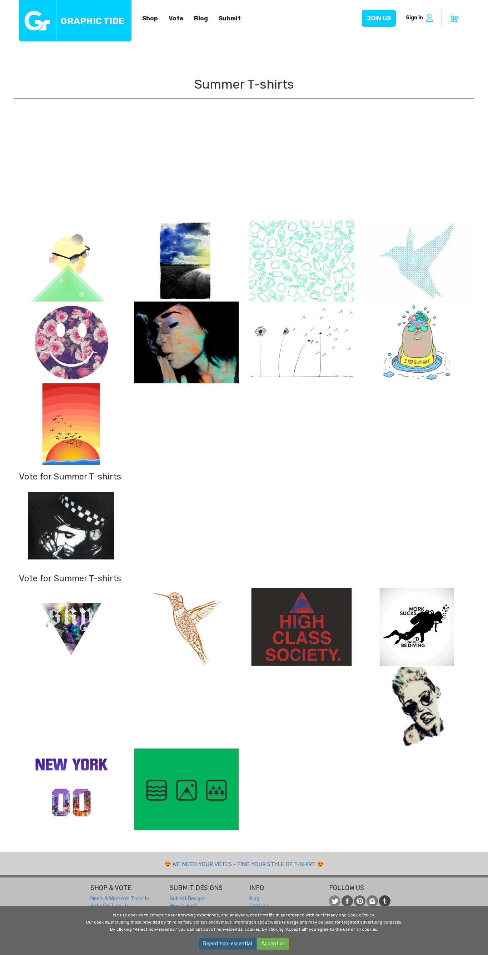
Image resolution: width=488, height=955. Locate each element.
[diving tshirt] (417, 627)
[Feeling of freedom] (71, 424)
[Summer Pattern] (301, 261)
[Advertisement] (244, 166)
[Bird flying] (186, 627)
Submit (230, 18)
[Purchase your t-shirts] (454, 18)
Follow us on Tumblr (384, 901)
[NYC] (71, 789)
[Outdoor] (186, 789)
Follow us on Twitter (334, 901)
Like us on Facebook (347, 901)
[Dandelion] (301, 342)
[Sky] (71, 627)
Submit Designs (188, 899)
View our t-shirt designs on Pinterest (359, 901)
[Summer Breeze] (186, 261)
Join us (379, 18)
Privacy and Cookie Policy (348, 914)
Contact (259, 906)
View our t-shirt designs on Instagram (372, 901)
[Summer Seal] (417, 342)
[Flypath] (417, 261)
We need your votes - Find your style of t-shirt (244, 864)
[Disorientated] (71, 261)
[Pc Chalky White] (71, 525)
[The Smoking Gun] (186, 342)
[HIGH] (301, 627)
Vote (176, 18)
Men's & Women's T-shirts (119, 899)
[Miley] (417, 707)
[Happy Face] (71, 342)
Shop (150, 18)
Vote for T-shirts (109, 906)
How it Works (184, 906)
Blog (201, 18)
